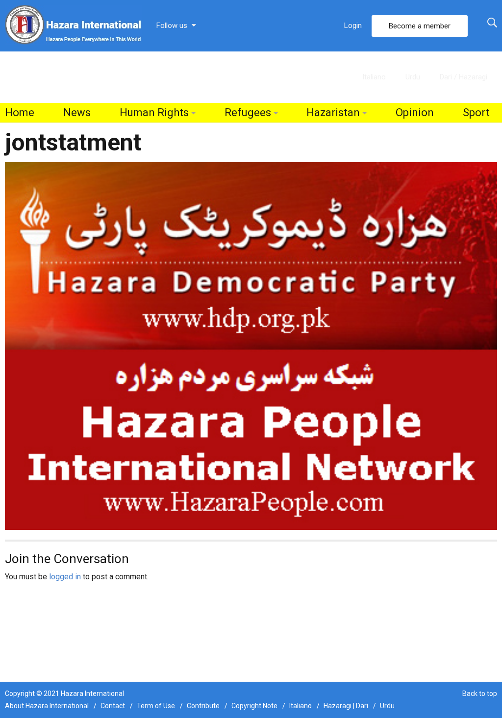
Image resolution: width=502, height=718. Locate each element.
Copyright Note (254, 706)
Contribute (203, 706)
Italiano (374, 77)
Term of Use (156, 706)
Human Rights (154, 112)
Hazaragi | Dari (346, 706)
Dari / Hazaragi (463, 77)
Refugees (248, 112)
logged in (65, 576)
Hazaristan (333, 112)
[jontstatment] (251, 345)
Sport (476, 112)
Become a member (420, 26)
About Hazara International (47, 706)
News (77, 112)
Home (19, 112)
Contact (112, 706)
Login (353, 25)
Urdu (412, 77)
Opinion (415, 112)
